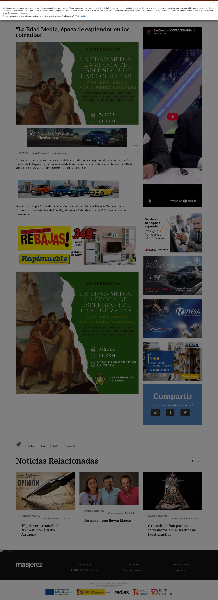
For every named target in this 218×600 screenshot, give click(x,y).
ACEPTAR (80, 15)
